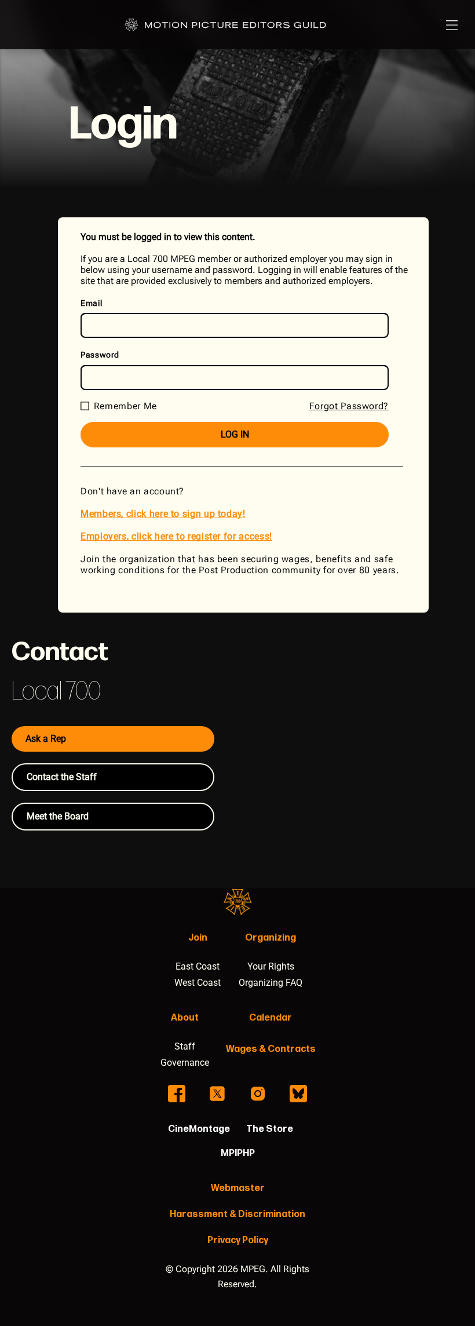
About (185, 1017)
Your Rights (270, 966)
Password (100, 354)
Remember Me (125, 406)
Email (91, 303)
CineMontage (199, 1129)
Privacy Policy (237, 1240)
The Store (269, 1129)
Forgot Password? (349, 405)
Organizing (270, 938)
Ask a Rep (45, 738)
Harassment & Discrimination (237, 1214)
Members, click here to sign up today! (163, 513)
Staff (184, 1046)
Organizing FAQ (270, 982)
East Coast (198, 966)
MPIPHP (238, 1153)
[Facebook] (176, 1093)
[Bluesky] (298, 1093)
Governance (184, 1062)
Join (197, 938)
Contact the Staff (62, 776)
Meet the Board (58, 816)
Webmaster (238, 1188)
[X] (217, 1093)
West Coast (197, 982)
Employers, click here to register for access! (176, 536)
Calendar (270, 1017)
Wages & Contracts (271, 1049)
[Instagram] (257, 1093)
